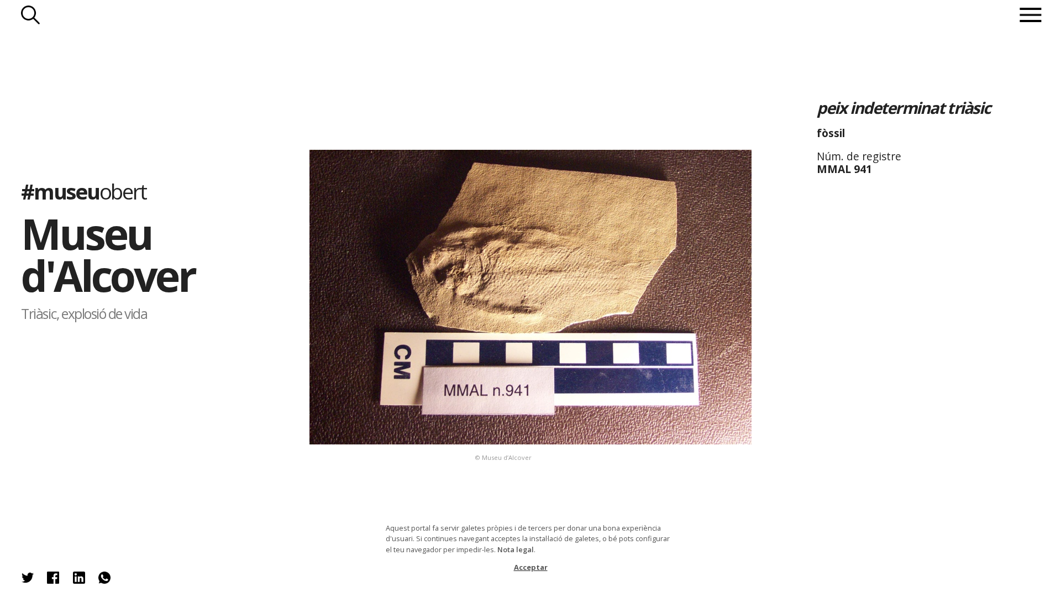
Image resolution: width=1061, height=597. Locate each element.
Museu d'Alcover (108, 255)
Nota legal (515, 549)
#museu (83, 191)
